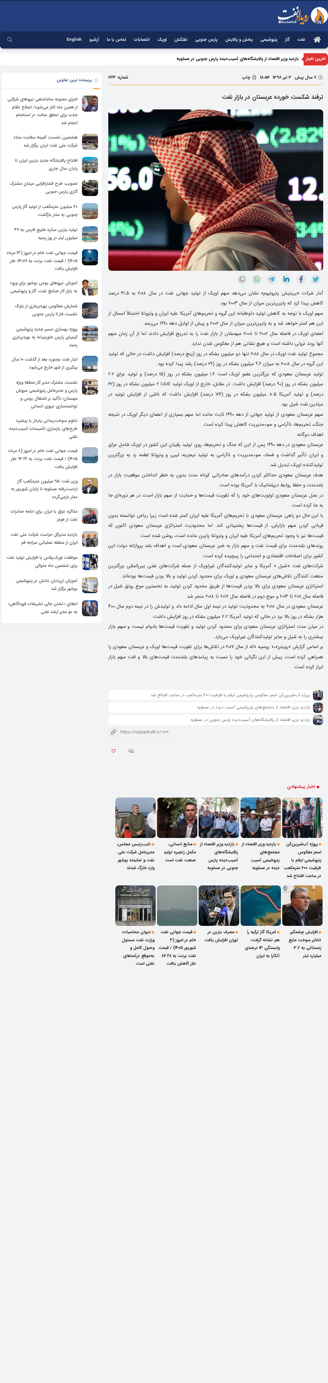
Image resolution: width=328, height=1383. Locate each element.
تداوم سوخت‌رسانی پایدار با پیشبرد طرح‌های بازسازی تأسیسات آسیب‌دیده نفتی (43, 428)
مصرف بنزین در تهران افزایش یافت (221, 936)
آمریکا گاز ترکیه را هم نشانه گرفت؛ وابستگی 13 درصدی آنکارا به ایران (262, 944)
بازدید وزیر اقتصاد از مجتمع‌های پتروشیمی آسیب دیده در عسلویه (253, 707)
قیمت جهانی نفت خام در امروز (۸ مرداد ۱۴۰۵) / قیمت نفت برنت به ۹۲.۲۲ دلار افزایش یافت (43, 459)
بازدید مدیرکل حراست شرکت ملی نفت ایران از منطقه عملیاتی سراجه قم (44, 538)
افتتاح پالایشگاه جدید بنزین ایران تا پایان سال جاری (46, 164)
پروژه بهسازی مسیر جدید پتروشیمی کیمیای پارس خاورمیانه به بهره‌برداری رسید (45, 337)
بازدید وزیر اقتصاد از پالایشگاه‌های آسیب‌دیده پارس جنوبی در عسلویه (237, 58)
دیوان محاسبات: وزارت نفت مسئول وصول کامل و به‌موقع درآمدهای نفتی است (138, 948)
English (74, 39)
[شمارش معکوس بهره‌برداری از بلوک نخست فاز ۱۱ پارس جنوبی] (90, 311)
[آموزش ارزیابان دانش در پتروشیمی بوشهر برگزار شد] (90, 585)
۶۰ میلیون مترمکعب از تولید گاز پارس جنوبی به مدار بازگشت (45, 210)
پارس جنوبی (206, 39)
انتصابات (142, 39)
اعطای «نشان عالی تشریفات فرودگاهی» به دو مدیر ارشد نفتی (43, 608)
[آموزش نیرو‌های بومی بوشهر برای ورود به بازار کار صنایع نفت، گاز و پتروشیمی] (90, 287)
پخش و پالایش (239, 39)
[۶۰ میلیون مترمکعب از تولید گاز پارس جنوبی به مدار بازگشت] (90, 211)
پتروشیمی (268, 39)
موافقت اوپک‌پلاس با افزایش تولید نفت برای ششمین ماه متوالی (42, 561)
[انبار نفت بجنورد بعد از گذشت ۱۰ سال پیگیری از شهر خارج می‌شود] (90, 364)
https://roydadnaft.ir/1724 (138, 732)
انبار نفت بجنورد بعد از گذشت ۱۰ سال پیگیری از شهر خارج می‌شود (45, 363)
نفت (301, 39)
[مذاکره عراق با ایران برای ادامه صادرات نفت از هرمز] (90, 516)
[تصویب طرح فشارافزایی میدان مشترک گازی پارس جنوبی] (90, 188)
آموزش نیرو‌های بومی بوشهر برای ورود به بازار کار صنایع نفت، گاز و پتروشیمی (44, 287)
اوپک (162, 39)
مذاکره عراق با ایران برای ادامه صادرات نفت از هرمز (44, 515)
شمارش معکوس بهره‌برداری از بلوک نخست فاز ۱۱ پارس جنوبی (46, 310)
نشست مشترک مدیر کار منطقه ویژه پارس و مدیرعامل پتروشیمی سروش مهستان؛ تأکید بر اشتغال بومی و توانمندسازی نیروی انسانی (47, 394)
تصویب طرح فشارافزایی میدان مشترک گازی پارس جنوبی (44, 187)
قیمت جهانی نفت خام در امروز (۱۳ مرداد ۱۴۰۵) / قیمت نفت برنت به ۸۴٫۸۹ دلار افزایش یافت (42, 261)
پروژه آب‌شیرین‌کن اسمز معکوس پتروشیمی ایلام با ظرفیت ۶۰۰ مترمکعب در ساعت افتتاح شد (230, 695)
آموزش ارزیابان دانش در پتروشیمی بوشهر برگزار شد (47, 584)
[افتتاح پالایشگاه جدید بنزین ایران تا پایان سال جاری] (90, 165)
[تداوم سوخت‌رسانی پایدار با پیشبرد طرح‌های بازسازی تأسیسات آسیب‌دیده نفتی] (90, 425)
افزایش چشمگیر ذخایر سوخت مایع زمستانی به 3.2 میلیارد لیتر (305, 944)
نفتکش (180, 39)
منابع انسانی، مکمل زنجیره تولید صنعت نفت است (180, 852)
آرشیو (94, 39)
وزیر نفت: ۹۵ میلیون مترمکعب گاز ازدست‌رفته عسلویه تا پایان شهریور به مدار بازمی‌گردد (44, 489)
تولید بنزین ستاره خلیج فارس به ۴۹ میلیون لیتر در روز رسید (46, 233)
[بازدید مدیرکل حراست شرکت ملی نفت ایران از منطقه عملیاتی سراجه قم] (90, 539)
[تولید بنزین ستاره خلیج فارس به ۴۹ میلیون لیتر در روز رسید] (90, 234)
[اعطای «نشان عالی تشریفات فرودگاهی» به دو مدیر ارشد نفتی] (90, 608)
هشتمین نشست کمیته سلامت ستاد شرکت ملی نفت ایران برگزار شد (45, 141)
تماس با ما (116, 39)
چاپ (246, 77)
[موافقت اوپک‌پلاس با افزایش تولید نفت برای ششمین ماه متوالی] (90, 562)
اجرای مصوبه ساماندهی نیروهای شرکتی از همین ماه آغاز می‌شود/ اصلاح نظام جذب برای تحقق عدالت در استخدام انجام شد (42, 111)
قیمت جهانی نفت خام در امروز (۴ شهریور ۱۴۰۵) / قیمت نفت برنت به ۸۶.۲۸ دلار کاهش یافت (177, 948)
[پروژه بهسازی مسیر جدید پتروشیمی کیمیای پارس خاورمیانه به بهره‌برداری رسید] (90, 334)
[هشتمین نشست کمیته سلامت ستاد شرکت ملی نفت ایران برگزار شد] (90, 142)
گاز (287, 39)
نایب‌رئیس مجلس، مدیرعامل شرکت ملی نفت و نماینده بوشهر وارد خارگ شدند (135, 856)
